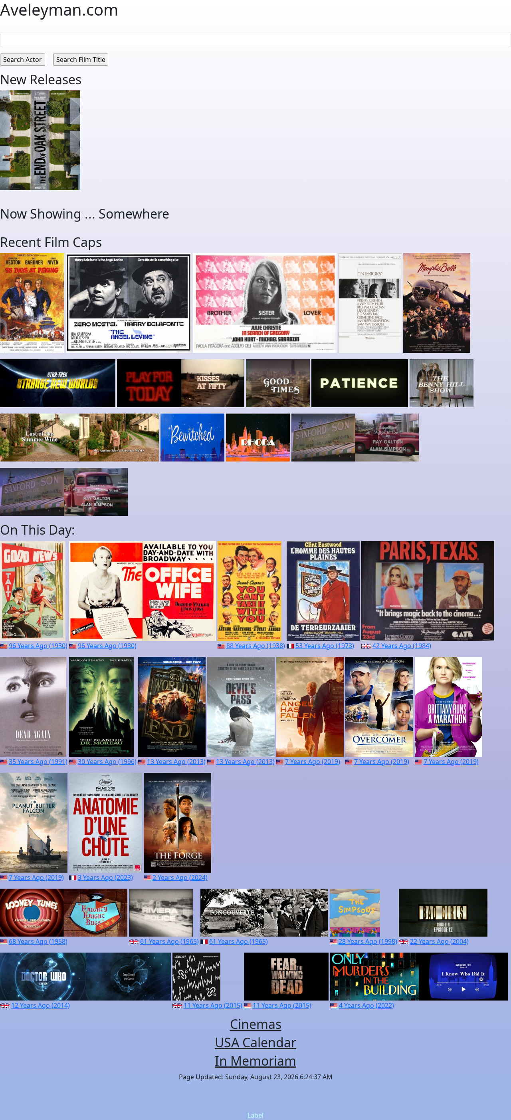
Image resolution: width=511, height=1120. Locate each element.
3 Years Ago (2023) (105, 877)
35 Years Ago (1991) (38, 761)
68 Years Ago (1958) (38, 941)
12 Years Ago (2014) (40, 1005)
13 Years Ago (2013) (176, 761)
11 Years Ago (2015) (213, 1005)
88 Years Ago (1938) (255, 645)
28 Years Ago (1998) (368, 941)
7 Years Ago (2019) (312, 761)
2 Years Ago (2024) (180, 877)
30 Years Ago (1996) (107, 761)
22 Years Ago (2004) (439, 941)
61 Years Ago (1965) (169, 941)
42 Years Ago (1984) (401, 645)
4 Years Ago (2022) (366, 1005)
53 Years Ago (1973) (324, 645)
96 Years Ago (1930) (38, 645)
